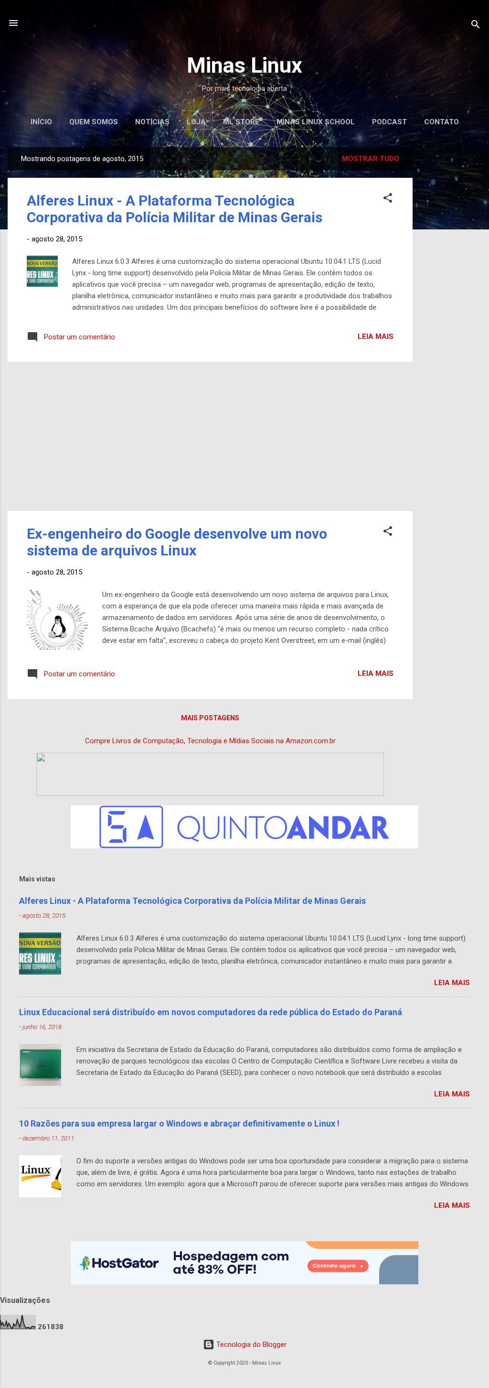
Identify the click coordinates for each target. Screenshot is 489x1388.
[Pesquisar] (475, 26)
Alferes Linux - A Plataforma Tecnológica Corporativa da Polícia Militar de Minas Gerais (174, 209)
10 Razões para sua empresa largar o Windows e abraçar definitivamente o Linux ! (179, 1123)
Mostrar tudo (370, 158)
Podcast (389, 122)
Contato (441, 122)
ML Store (241, 122)
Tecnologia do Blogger (250, 1344)
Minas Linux (244, 65)
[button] (387, 199)
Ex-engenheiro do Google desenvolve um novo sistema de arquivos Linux (177, 542)
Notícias (152, 122)
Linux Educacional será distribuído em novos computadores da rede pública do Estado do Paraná (210, 1012)
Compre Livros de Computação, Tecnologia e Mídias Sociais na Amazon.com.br (210, 741)
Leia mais (375, 336)
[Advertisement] (450, 290)
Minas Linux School (315, 122)
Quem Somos (93, 122)
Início (41, 122)
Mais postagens (210, 718)
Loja (196, 122)
